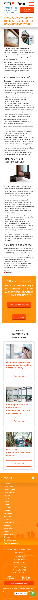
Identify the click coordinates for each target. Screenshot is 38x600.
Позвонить (19, 317)
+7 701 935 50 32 (10, 10)
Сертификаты (9, 493)
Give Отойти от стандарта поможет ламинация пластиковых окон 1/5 (4, 272)
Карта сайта (8, 528)
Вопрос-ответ (9, 534)
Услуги (6, 501)
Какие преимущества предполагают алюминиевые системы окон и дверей (18, 408)
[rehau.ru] (20, 3)
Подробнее (19, 376)
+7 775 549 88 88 (10, 8)
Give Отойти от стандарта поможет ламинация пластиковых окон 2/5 (6, 272)
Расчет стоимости (11, 522)
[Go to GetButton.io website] (33, 598)
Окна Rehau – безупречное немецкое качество (18, 452)
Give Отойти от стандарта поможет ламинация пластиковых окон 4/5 (10, 272)
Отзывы (7, 537)
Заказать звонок (27, 10)
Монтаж (7, 510)
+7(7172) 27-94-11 (11, 13)
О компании (8, 487)
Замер (6, 504)
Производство (9, 490)
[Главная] (9, 3)
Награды (7, 496)
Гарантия (7, 516)
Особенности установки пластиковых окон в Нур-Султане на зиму (19, 365)
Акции (6, 531)
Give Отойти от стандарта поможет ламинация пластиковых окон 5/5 (12, 272)
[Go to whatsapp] (33, 593)
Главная (7, 484)
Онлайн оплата (10, 540)
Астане (20, 248)
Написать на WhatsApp (19, 305)
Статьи (6, 498)
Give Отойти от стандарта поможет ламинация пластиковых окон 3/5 (8, 272)
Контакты (7, 525)
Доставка (7, 507)
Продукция (8, 519)
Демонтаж (8, 513)
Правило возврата (11, 543)
